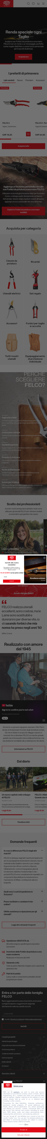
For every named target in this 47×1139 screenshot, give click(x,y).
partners (16, 1092)
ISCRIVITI (12, 581)
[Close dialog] (45, 558)
